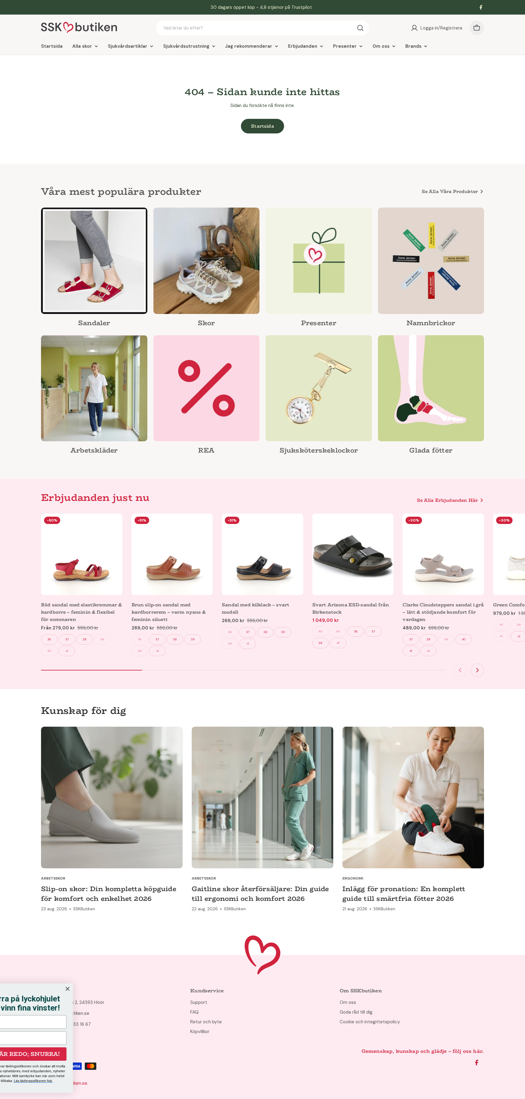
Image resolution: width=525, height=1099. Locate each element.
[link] (94, 269)
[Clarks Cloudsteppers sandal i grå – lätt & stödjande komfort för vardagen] (443, 554)
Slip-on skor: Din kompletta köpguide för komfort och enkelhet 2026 (108, 894)
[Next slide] (477, 670)
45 (320, 631)
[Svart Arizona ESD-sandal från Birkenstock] (353, 554)
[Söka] (360, 28)
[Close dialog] (201, 989)
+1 (67, 651)
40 (49, 651)
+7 (338, 643)
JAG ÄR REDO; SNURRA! (156, 1054)
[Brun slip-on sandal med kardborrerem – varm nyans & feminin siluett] (172, 554)
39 (102, 639)
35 (338, 631)
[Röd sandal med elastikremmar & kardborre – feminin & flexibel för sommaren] (81, 554)
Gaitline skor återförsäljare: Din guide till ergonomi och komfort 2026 (260, 894)
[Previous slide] (460, 670)
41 (411, 651)
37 (67, 639)
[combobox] (262, 28)
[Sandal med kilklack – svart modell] (262, 554)
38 (85, 639)
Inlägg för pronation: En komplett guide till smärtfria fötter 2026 (403, 894)
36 (49, 639)
